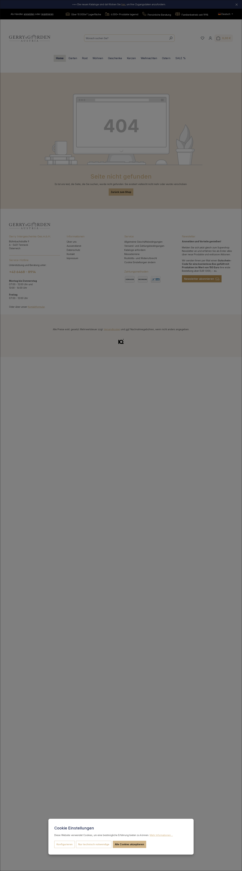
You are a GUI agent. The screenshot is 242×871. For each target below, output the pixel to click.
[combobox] (125, 38)
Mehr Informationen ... (161, 835)
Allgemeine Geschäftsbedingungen (143, 241)
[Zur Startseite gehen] (29, 38)
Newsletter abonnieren (199, 278)
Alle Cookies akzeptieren (129, 844)
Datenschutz (73, 250)
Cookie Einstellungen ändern (140, 262)
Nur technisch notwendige (93, 844)
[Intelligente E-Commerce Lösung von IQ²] (121, 341)
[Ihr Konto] (210, 38)
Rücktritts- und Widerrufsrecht (140, 258)
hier (123, 4)
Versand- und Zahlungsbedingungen (144, 245)
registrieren (47, 14)
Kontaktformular (36, 306)
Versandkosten (112, 329)
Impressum (72, 258)
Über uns (72, 241)
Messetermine (132, 254)
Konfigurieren (64, 844)
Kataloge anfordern (135, 250)
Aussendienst (74, 245)
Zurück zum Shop (121, 192)
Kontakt (71, 254)
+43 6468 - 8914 (22, 272)
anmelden (29, 14)
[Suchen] (171, 38)
